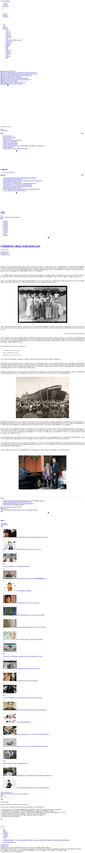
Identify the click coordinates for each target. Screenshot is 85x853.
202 (21, 793)
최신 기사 (8, 31)
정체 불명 (5, 235)
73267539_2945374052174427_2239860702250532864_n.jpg (23, 500)
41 (3, 539)
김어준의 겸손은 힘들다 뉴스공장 (14, 40)
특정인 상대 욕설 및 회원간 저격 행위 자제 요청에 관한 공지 (16, 79)
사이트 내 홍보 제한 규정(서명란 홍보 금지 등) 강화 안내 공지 (16, 75)
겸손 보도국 (8, 42)
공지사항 (5, 834)
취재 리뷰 (5, 225)
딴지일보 (5, 3)
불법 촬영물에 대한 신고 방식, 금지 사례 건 (12, 83)
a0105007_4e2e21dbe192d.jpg (17, 502)
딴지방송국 (5, 6)
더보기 (82, 133)
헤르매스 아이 (44, 537)
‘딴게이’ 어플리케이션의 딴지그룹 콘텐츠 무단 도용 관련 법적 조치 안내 (19, 72)
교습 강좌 (5, 232)
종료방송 (8, 44)
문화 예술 (5, 222)
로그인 (4, 13)
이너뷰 (4, 233)
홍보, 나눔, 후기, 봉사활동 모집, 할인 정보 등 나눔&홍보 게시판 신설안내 (19, 74)
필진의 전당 (8, 53)
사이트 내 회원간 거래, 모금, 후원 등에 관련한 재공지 (14, 78)
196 (10, 793)
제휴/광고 (43, 840)
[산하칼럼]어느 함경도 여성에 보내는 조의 (20, 246)
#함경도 (19, 509)
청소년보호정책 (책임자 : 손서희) (29, 840)
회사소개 (39, 840)
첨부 (2, 498)
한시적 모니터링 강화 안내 (8, 71)
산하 (2, 254)
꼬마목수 (27, 566)
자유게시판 (5, 28)
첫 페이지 (3, 793)
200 (17, 793)
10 (3, 641)
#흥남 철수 (35, 509)
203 (23, 793)
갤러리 (7, 55)
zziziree (39, 549)
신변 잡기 (5, 229)
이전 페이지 (3, 792)
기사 (4, 24)
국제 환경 (5, 226)
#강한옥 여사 (10, 509)
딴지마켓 (5, 5)
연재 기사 (8, 34)
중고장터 (8, 56)
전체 (2, 218)
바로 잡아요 (8, 37)
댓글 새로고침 (4, 523)
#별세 (15, 509)
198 (13, 793)
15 (3, 605)
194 (6, 793)
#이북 (22, 509)
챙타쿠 (41, 639)
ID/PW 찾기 (6, 16)
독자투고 (8, 52)
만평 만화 (5, 231)
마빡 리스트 (17, 217)
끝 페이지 (26, 793)
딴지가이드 (5, 836)
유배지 (4, 837)
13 (3, 581)
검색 (2, 799)
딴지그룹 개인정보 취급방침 (56, 840)
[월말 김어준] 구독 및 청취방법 (9, 81)
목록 (2, 511)
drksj (37, 680)
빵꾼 (43, 615)
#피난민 (26, 509)
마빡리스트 (8, 35)
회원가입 (5, 15)
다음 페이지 (9, 792)
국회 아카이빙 (9, 41)
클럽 (7, 57)
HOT (7, 48)
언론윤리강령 (66, 840)
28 (3, 683)
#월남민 (30, 509)
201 (19, 793)
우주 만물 (5, 228)
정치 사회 (5, 221)
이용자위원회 (6, 842)
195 (8, 793)
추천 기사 (8, 33)
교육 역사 (5, 223)
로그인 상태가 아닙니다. (9, 172)
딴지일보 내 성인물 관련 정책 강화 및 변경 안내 (13, 82)
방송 (4, 26)
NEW (7, 49)
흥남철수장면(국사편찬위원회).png (18, 503)
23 (3, 568)
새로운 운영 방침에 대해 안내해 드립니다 (11, 76)
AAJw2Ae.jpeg (13, 504)
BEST (7, 47)
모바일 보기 (13, 842)
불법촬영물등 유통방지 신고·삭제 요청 (12, 840)
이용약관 (48, 840)
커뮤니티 (5, 27)
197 (11, 793)
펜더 (45, 627)
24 (3, 778)
